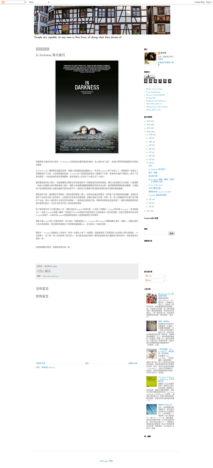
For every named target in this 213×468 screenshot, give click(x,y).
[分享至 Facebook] (46, 271)
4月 (150, 163)
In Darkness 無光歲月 (157, 169)
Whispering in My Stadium (157, 107)
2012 (149, 132)
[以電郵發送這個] (38, 271)
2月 (150, 203)
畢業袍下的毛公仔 (165, 405)
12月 (151, 135)
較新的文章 (41, 363)
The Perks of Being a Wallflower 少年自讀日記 (166, 379)
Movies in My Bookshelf (155, 95)
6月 (150, 156)
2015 (149, 121)
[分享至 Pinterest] (49, 271)
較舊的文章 (133, 363)
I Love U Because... (156, 185)
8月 (150, 149)
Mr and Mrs (150, 98)
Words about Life (153, 110)
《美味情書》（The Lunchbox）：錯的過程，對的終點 (166, 352)
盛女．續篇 (153, 173)
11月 (150, 138)
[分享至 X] (43, 271)
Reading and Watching (155, 101)
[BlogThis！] (41, 271)
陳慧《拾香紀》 (164, 322)
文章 (150, 276)
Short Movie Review (51, 276)
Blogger (105, 461)
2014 (149, 125)
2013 (149, 128)
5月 (150, 159)
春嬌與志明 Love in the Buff (160, 192)
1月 (150, 207)
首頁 (87, 363)
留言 (150, 281)
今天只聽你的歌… (155, 188)
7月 (150, 152)
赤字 (150, 166)
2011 (149, 211)
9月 (150, 145)
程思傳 (163, 53)
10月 (151, 142)
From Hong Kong (153, 92)
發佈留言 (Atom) (48, 367)
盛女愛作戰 (153, 176)
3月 (150, 199)
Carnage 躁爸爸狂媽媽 (157, 195)
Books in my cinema (154, 89)
